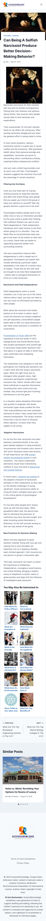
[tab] (18, 804)
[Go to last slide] (6, 779)
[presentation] (23, 770)
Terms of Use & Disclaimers (23, 859)
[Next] (40, 779)
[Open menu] (41, 4)
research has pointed (27, 477)
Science (16, 36)
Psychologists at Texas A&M (16, 335)
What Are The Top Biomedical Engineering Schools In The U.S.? (12, 729)
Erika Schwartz (13, 796)
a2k (7, 62)
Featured (7, 36)
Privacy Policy (23, 863)
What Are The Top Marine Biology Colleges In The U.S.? (35, 729)
